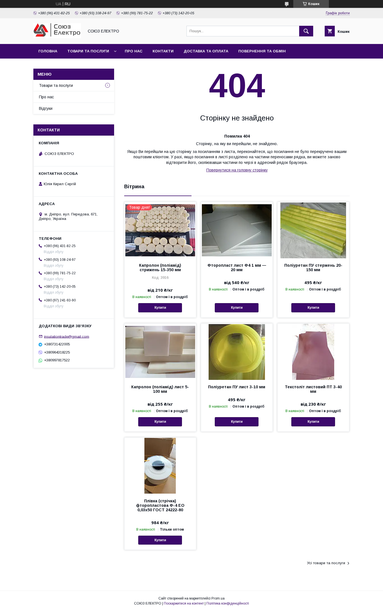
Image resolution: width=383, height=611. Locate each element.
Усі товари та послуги (326, 563)
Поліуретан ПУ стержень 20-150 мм (313, 267)
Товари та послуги (88, 51)
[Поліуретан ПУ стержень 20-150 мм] (313, 230)
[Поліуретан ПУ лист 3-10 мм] (237, 352)
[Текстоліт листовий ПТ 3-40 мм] (313, 352)
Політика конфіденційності (227, 603)
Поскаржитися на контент (184, 603)
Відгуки (45, 108)
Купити (160, 308)
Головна (47, 51)
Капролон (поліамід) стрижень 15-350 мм (160, 267)
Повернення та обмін (262, 51)
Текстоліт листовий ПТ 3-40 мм (313, 389)
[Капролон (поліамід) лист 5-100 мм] (160, 352)
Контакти (163, 51)
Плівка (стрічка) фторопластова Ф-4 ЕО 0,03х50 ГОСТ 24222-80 (160, 505)
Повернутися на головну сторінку (237, 170)
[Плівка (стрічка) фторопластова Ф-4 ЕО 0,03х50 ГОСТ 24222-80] (160, 466)
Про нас (133, 51)
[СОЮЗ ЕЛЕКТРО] (57, 36)
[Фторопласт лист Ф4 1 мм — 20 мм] (237, 230)
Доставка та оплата (206, 51)
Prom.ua (218, 598)
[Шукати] (306, 31)
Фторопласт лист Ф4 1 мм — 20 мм (236, 267)
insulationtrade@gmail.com (66, 336)
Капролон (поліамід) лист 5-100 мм (160, 389)
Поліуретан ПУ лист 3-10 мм (236, 387)
